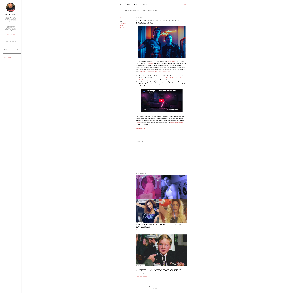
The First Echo (136, 4)
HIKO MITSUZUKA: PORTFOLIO (133, 10)
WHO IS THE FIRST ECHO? (150, 10)
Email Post (142, 134)
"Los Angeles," (149, 63)
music (121, 25)
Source (138, 122)
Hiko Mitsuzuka (10, 14)
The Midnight (171, 61)
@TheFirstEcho (140, 128)
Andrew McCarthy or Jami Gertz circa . (154, 71)
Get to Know (123, 23)
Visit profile (11, 34)
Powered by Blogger (155, 285)
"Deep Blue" (169, 77)
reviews (122, 27)
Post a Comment (140, 143)
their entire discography (177, 122)
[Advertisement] (161, 158)
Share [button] (121, 17)
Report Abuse (7, 57)
